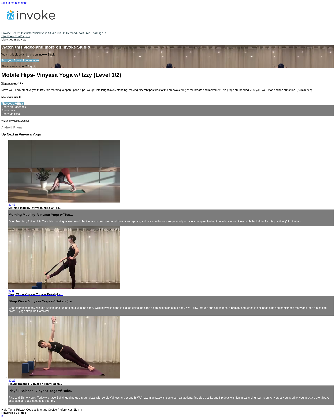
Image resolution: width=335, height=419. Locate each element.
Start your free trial (13, 60)
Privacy (21, 409)
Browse (6, 33)
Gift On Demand (67, 33)
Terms (12, 409)
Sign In (25, 36)
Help (4, 409)
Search (16, 33)
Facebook (7, 103)
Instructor (26, 33)
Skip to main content (14, 2)
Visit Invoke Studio (44, 33)
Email (20, 103)
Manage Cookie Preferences (55, 409)
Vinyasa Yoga (9, 83)
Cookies (31, 409)
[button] (3, 30)
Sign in (101, 33)
